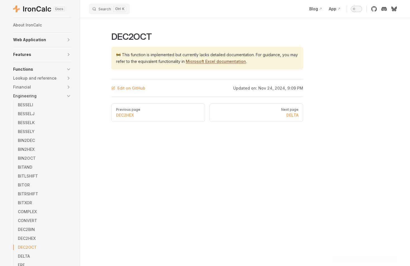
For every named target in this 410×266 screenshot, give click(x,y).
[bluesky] (394, 9)
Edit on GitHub (131, 88)
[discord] (384, 9)
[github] (374, 9)
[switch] (356, 9)
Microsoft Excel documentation (216, 61)
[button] (42, 39)
